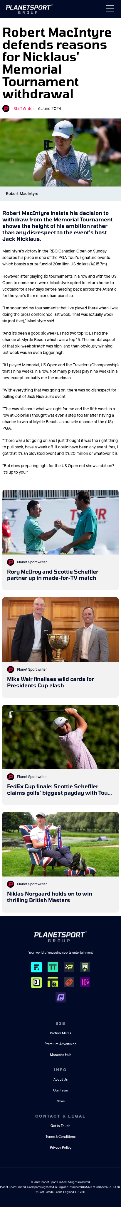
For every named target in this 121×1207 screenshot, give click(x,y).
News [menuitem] (60, 1101)
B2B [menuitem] (61, 1023)
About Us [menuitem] (60, 1079)
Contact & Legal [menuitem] (60, 1116)
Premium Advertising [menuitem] (61, 1044)
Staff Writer (24, 108)
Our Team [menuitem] (60, 1090)
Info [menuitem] (60, 1069)
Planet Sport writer (32, 562)
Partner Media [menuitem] (60, 1033)
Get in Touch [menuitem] (60, 1126)
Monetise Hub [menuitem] (60, 1055)
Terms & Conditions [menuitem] (60, 1137)
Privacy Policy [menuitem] (60, 1148)
